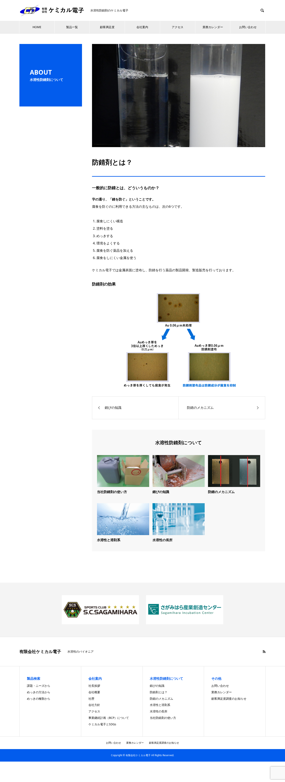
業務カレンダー (213, 27)
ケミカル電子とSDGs (102, 724)
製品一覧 (72, 27)
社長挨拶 (94, 686)
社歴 (91, 699)
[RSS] (264, 651)
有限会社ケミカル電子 (40, 651)
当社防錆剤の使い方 (112, 491)
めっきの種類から (38, 699)
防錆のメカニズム (221, 491)
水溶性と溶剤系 (108, 540)
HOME (37, 27)
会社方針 (94, 705)
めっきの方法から (38, 692)
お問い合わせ (248, 27)
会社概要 (94, 692)
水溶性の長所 (163, 540)
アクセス (177, 27)
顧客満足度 (107, 27)
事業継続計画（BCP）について (108, 718)
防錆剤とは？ (158, 692)
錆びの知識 (161, 491)
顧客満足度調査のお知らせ (228, 699)
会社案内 (142, 27)
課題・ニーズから (38, 686)
